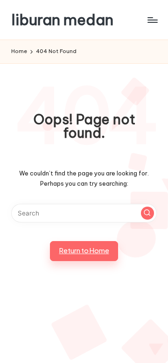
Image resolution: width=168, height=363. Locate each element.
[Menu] (152, 19)
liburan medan (62, 20)
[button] (147, 213)
